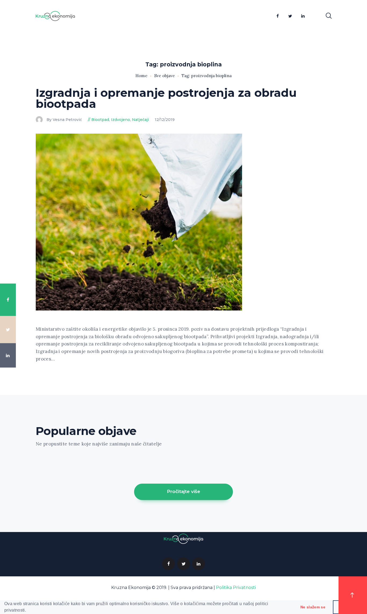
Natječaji (140, 119)
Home (141, 75)
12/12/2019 (165, 119)
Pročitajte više (183, 491)
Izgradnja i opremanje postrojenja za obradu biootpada (166, 98)
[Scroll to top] (353, 595)
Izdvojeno (120, 119)
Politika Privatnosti (236, 587)
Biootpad (100, 119)
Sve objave (164, 75)
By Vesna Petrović (64, 119)
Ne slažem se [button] (312, 607)
